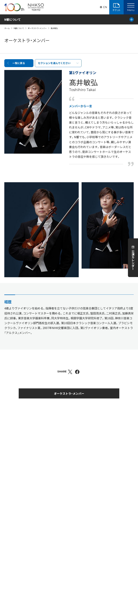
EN (105, 7)
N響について (19, 28)
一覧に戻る (18, 63)
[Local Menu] (131, 19)
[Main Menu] (131, 7)
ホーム (7, 28)
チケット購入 (116, 7)
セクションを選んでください (54, 63)
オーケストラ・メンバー (37, 28)
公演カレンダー (133, 260)
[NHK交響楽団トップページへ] (24, 7)
